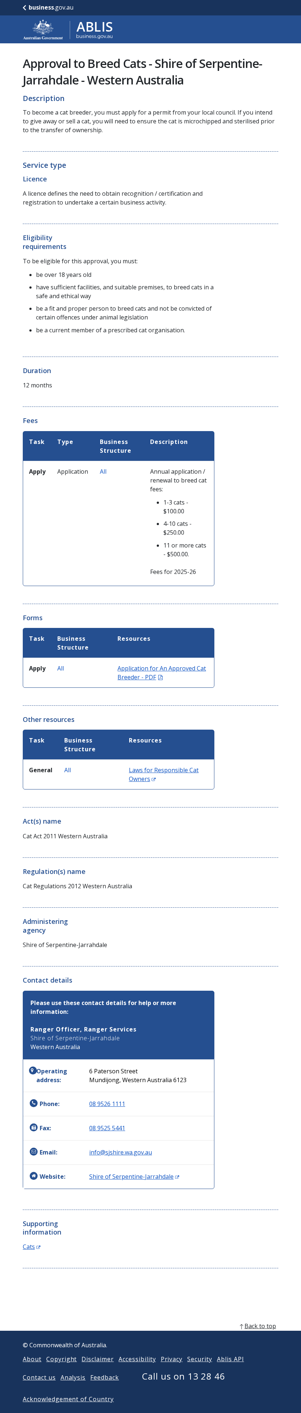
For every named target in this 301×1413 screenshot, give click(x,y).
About (32, 1359)
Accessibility (137, 1359)
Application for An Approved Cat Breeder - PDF (161, 672)
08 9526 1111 (107, 1104)
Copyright (61, 1359)
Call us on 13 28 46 (183, 1376)
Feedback (104, 1377)
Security (199, 1359)
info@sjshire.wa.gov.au (120, 1152)
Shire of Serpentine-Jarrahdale (134, 1176)
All (103, 471)
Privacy (172, 1359)
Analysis (73, 1377)
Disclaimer (97, 1359)
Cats (31, 1247)
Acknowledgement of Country (68, 1399)
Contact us (39, 1377)
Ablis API (230, 1359)
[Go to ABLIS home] (68, 29)
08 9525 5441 (107, 1128)
